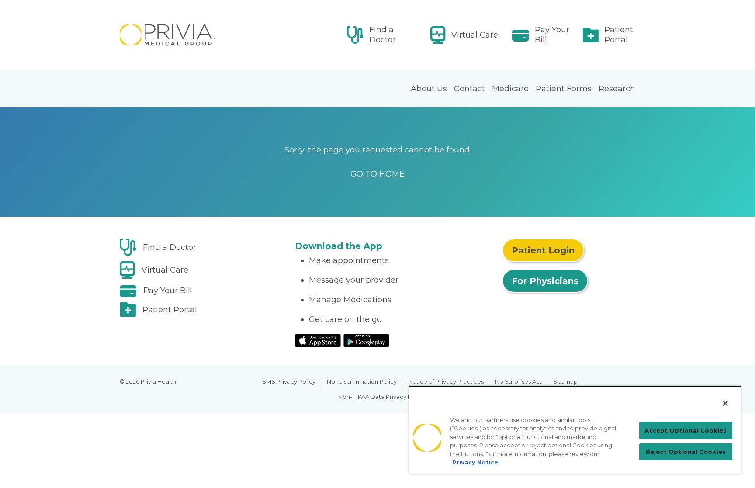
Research (617, 88)
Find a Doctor (382, 35)
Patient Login (543, 250)
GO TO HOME (377, 174)
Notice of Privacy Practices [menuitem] (446, 381)
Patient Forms (564, 88)
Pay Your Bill (552, 35)
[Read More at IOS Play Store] (318, 340)
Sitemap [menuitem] (565, 381)
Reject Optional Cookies (686, 451)
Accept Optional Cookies (685, 430)
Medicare (510, 88)
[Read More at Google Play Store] (366, 340)
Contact (469, 88)
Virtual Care (474, 35)
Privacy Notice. (476, 462)
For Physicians (545, 281)
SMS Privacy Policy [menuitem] (288, 381)
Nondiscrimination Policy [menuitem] (362, 381)
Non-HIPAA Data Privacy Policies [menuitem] (383, 396)
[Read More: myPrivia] (202, 35)
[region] (575, 430)
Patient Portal (618, 35)
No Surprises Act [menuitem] (518, 381)
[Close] (725, 403)
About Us (429, 88)
